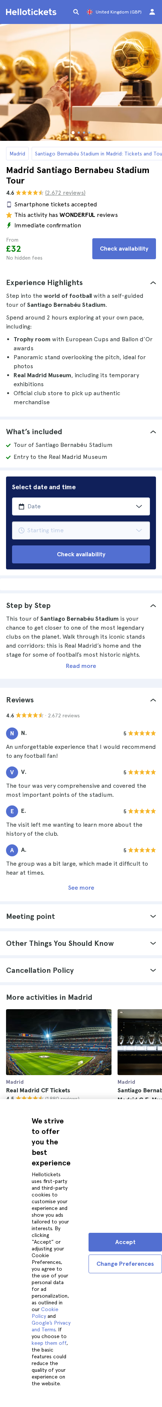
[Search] (76, 12)
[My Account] (152, 12)
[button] (81, 282)
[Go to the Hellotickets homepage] (32, 12)
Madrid (17, 154)
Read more (81, 665)
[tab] (81, 282)
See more (81, 887)
